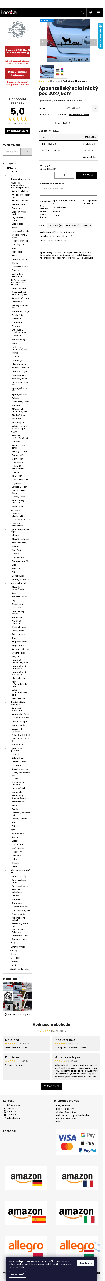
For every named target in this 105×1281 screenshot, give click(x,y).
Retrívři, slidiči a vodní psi (18, 703)
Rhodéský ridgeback (16, 622)
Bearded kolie (18, 204)
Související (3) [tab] (55, 225)
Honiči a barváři (18, 583)
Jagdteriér (17, 483)
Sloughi (15, 863)
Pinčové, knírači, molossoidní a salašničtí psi (18, 282)
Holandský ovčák (20, 241)
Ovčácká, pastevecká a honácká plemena (20, 185)
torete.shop (12, 1111)
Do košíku (88, 175)
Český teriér (17, 462)
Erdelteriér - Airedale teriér (18, 467)
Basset (15, 593)
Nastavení (17, 1274)
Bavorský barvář (19, 596)
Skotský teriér (18, 496)
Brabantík (16, 765)
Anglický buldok (19, 288)
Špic (14, 564)
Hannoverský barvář (18, 612)
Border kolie (17, 223)
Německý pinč (19, 375)
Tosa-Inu (16, 418)
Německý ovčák (19, 259)
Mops (14, 805)
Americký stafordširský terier (21, 436)
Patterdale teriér (20, 935)
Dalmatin (16, 607)
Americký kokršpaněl (17, 709)
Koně (13, 943)
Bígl (13, 600)
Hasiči (13, 954)
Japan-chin (17, 792)
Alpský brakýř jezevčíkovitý (18, 588)
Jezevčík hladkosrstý (17, 524)
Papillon (15, 809)
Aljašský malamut (20, 539)
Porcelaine (17, 617)
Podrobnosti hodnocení (75, 81)
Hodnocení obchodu (51, 1024)
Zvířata (13, 171)
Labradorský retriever (17, 730)
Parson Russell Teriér (18, 491)
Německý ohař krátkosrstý (19, 673)
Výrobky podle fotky (19, 969)
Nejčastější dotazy (65, 1108)
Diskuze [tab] (87, 225)
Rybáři (13, 965)
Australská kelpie (20, 191)
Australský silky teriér (19, 446)
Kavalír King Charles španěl (19, 796)
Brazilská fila (17, 315)
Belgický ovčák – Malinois (20, 213)
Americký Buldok (20, 886)
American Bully (19, 876)
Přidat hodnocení (17, 131)
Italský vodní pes (20, 721)
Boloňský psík (18, 758)
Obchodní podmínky (66, 1112)
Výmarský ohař (19, 698)
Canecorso (17, 322)
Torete (10, 1108)
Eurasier (15, 553)
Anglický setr (18, 645)
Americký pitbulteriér (17, 890)
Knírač (15, 352)
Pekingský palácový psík (21, 814)
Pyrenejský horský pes (20, 389)
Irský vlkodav (18, 848)
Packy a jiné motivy (20, 179)
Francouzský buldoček (18, 783)
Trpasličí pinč (18, 422)
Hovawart (16, 335)
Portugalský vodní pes (20, 739)
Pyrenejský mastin (20, 394)
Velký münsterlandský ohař (19, 692)
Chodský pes (18, 244)
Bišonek (15, 754)
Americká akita (19, 542)
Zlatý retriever (18, 744)
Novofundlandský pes (20, 383)
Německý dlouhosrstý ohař (20, 661)
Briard (14, 227)
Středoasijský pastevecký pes (19, 410)
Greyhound (17, 844)
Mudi (14, 255)
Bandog (15, 895)
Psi (12, 175)
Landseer (16, 356)
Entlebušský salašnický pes (19, 331)
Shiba (14, 572)
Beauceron (17, 208)
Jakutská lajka (18, 557)
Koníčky (13, 950)
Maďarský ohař (19, 678)
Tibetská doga (19, 415)
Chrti (13, 829)
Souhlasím (85, 1263)
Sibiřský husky (18, 575)
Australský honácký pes (21, 196)
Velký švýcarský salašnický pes (19, 427)
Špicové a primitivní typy (20, 530)
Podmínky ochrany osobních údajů (73, 1115)
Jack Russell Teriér (20, 479)
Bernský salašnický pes (21, 306)
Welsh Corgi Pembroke (17, 275)
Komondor (17, 252)
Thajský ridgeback (20, 579)
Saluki (14, 859)
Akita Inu (16, 535)
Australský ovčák (20, 200)
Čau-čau (16, 550)
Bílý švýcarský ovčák (18, 219)
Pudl (14, 822)
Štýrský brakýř (18, 634)
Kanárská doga (19, 339)
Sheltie (15, 263)
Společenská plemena (17, 749)
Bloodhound (17, 604)
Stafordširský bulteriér (18, 501)
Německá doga (19, 371)
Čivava (15, 778)
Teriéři (14, 432)
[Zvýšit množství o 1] (71, 175)
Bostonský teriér (19, 761)
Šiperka (15, 270)
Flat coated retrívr (20, 717)
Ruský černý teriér (20, 401)
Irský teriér (17, 476)
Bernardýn (17, 301)
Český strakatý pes (21, 910)
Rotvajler (16, 398)
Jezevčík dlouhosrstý (17, 514)
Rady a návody (63, 1105)
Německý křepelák (21, 734)
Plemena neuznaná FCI (20, 871)
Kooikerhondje (18, 725)
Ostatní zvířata (18, 946)
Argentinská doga (20, 298)
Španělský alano (19, 939)
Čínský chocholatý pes (21, 773)
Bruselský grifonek (20, 769)
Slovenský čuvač (20, 266)
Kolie (14, 248)
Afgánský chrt (18, 833)
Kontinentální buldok (18, 919)
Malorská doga (19, 364)
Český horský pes (20, 906)
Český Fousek (18, 653)
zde (22, 1267)
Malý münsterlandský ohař (19, 684)
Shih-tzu (16, 826)
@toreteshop (13, 1118)
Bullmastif (16, 318)
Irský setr (16, 656)
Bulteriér (16, 441)
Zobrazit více (51, 1086)
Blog (58, 1121)
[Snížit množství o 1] (58, 175)
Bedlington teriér (20, 451)
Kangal (15, 343)
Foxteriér (16, 472)
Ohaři (14, 638)
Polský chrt (17, 855)
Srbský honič (18, 630)
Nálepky (11, 168)
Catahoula (17, 903)
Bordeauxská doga (21, 311)
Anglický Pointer (19, 641)
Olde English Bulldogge (18, 931)
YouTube (11, 1114)
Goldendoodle (18, 914)
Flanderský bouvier (21, 231)
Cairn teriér (17, 458)
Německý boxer (19, 378)
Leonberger (17, 360)
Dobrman (16, 326)
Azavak (15, 837)
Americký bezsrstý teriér (20, 881)
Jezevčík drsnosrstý (21, 519)
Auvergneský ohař (20, 649)
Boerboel (16, 899)
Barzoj (15, 840)
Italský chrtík (18, 851)
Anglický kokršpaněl (21, 714)
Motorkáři (15, 957)
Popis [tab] (41, 225)
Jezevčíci (15, 510)
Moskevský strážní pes (20, 924)
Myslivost (15, 961)
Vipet (14, 866)
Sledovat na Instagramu (19, 1014)
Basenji (15, 546)
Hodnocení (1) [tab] (72, 225)
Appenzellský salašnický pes (19, 293)
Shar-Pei (16, 405)
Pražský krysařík (19, 818)
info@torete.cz (14, 1105)
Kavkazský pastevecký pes (19, 348)
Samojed (16, 568)
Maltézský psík (19, 801)
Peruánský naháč (20, 561)
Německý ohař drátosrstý (19, 667)
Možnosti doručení (79, 114)
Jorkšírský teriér (19, 487)
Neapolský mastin (20, 367)
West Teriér (17, 506)
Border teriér (18, 455)
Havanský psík (18, 788)
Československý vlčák (19, 236)
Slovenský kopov (20, 627)
